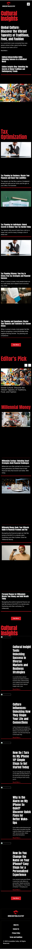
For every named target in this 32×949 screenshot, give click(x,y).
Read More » (4, 50)
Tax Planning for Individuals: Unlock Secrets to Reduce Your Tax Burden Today (16, 225)
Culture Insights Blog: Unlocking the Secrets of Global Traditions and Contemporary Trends (15, 69)
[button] (28, 4)
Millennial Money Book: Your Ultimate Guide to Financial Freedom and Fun (15, 528)
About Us (16, 925)
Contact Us (16, 929)
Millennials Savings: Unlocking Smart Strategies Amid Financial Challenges (15, 461)
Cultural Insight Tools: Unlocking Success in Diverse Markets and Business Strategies (22, 659)
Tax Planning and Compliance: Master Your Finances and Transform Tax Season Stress (16, 323)
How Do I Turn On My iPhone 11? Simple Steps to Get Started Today (21, 759)
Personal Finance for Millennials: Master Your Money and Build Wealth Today (15, 596)
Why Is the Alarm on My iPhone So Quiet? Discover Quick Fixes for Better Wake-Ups (22, 810)
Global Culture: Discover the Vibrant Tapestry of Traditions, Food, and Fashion (15, 33)
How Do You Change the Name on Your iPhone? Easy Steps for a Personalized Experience (21, 864)
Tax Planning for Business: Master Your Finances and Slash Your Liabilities (15, 176)
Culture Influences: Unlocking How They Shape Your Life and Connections (21, 713)
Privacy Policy (16, 933)
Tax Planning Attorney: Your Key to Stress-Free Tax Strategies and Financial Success (15, 275)
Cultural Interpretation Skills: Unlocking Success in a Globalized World (14, 59)
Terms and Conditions (16, 937)
